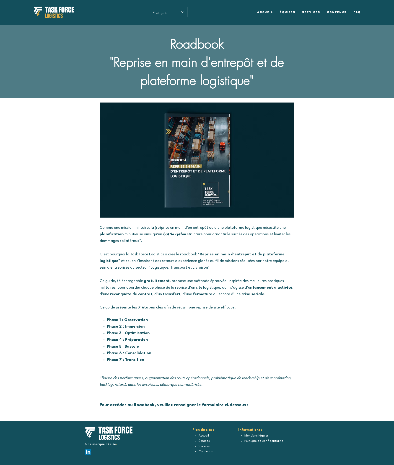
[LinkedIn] (88, 452)
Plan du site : (203, 430)
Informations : (250, 430)
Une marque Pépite (100, 444)
